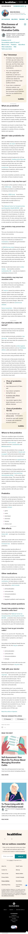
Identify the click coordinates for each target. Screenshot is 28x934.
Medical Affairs (19, 873)
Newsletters (19, 881)
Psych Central (14, 920)
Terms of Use (5, 873)
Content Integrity (20, 877)
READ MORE (5, 774)
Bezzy (14, 921)
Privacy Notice (5, 877)
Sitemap (18, 869)
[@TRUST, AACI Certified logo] (14, 927)
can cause (12, 143)
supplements (21, 459)
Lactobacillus (16, 444)
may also (16, 664)
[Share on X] (7, 727)
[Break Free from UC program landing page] (5, 13)
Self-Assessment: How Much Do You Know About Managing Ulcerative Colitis (13, 761)
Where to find (5, 44)
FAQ (15, 46)
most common (12, 442)
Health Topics (19, 866)
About (5, 909)
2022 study (11, 194)
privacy (11, 860)
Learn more (23, 14)
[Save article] (25, 24)
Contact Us (4, 869)
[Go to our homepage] (14, 834)
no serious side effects (13, 395)
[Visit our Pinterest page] (12, 839)
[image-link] (14, 745)
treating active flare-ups (19, 159)
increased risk (6, 543)
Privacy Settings (5, 881)
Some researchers (7, 308)
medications (5, 581)
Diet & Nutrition (6, 19)
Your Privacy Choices (19, 885)
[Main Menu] (3, 2)
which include (15, 585)
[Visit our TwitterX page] (9, 839)
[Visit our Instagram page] (15, 839)
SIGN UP (20, 856)
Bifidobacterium (6, 446)
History (21, 719)
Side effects (21, 44)
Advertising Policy (6, 884)
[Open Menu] (25, 6)
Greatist (14, 918)
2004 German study (8, 247)
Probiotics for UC (6, 40)
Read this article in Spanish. (9, 711)
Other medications (7, 46)
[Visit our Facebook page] (5, 839)
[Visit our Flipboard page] (22, 839)
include (10, 507)
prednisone (5, 167)
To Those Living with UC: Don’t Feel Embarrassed (13, 805)
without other (10, 416)
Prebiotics (13, 44)
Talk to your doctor (7, 49)
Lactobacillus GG (6, 271)
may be (6, 290)
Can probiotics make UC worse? (10, 42)
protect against (20, 346)
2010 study (8, 187)
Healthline (14, 915)
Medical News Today (14, 917)
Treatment (22, 19)
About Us (4, 866)
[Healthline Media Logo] (14, 906)
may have (4, 674)
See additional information (8, 895)
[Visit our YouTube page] (19, 839)
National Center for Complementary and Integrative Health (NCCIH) (13, 616)
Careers (11, 909)
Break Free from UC (15, 12)
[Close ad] (27, 932)
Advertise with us (20, 909)
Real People (14, 19)
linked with (5, 534)
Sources (8, 719)
